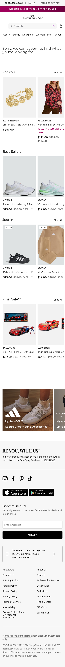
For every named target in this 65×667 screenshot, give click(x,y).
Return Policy (10, 585)
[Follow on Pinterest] (22, 480)
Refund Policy (10, 591)
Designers (27, 34)
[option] (20, 110)
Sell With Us (43, 612)
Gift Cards (42, 607)
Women (40, 34)
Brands (16, 34)
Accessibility (9, 607)
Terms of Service (12, 601)
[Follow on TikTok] (29, 480)
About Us (42, 569)
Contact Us (8, 575)
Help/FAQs (8, 569)
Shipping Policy (10, 580)
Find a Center (44, 601)
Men (49, 34)
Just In (6, 34)
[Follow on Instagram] (5, 480)
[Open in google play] (41, 495)
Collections (43, 591)
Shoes (58, 34)
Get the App (43, 585)
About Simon (44, 596)
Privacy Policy (10, 596)
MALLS (31, 3)
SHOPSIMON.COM (14, 3)
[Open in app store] (16, 495)
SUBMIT (32, 535)
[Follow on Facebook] (13, 480)
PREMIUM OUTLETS (50, 3)
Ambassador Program (48, 580)
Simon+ (41, 575)
